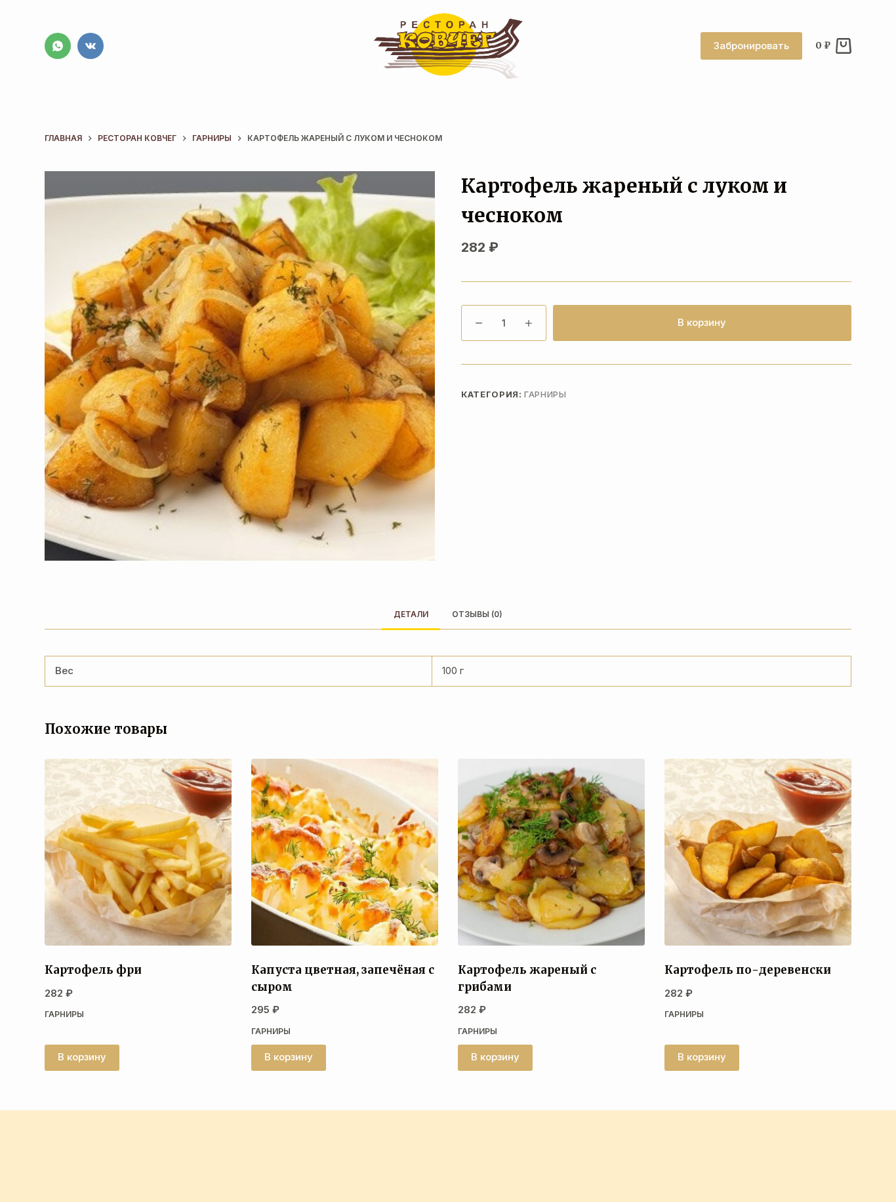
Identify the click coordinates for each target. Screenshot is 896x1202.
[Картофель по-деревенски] (757, 852)
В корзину (702, 322)
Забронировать (751, 45)
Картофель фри (93, 970)
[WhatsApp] (58, 46)
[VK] (90, 46)
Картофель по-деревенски (747, 970)
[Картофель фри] (138, 852)
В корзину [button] (82, 1057)
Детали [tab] (411, 614)
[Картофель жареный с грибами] (551, 852)
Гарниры (545, 394)
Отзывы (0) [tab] (477, 614)
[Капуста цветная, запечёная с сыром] (344, 852)
